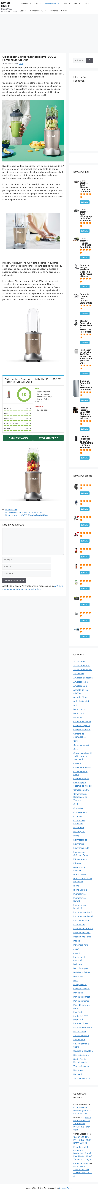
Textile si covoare (81, 1066)
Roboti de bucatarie (82, 1027)
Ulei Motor (78, 1070)
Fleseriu (77, 1147)
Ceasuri (77, 763)
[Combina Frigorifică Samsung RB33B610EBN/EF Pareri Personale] (76, 441)
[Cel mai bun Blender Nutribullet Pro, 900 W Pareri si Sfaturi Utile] (8, 394)
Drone (76, 836)
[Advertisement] (49, 32)
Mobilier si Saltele (81, 972)
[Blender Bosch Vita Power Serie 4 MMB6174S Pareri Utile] (75, 325)
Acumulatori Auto (81, 665)
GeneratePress (65, 1188)
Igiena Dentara (80, 890)
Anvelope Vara (80, 686)
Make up (77, 964)
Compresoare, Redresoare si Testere (80, 797)
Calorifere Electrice (82, 721)
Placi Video (78, 1012)
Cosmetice (24, 4)
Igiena (76, 886)
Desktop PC (79, 831)
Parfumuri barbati (81, 997)
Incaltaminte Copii (81, 932)
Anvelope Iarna (80, 682)
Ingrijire (76, 941)
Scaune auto (79, 1039)
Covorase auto (80, 812)
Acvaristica (78, 673)
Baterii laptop (79, 709)
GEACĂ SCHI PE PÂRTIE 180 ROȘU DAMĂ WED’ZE (82, 1140)
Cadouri (63, 11)
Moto (75, 980)
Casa (36, 4)
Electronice (53, 11)
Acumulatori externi (82, 669)
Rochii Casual (79, 1031)
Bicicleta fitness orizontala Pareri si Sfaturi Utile (23, 512)
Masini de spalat (81, 968)
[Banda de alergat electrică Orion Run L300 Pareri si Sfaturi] (76, 268)
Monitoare (78, 976)
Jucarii (76, 953)
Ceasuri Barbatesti (82, 767)
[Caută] (89, 60)
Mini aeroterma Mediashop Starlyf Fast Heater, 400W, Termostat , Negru (82, 1153)
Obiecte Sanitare (81, 988)
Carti (75, 741)
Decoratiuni (78, 827)
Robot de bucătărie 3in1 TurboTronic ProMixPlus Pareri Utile (82, 1123)
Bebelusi (77, 717)
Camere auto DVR (81, 729)
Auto (75, 4)
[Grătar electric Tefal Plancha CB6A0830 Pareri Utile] (76, 182)
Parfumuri (78, 993)
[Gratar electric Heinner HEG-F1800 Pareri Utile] (76, 240)
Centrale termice (81, 778)
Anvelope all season (83, 678)
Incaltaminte (79, 924)
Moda (65, 4)
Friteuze (77, 863)
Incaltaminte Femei (82, 937)
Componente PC (36, 11)
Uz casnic (78, 1074)
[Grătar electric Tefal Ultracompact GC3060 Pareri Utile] (76, 212)
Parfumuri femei (81, 1001)
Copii (22, 11)
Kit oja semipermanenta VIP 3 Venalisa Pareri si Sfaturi (26, 515)
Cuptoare (77, 816)
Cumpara (84, 202)
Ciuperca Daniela (81, 1163)
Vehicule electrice (81, 1078)
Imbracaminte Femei (83, 916)
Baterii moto (79, 713)
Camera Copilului (81, 725)
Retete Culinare (80, 1023)
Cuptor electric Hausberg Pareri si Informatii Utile (82, 1110)
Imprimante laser (81, 920)
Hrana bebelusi (80, 874)
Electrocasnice (50, 4)
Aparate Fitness (81, 697)
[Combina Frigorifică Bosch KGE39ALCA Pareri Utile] (76, 396)
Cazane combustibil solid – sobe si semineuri (82, 756)
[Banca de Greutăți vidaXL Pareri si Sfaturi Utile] (76, 298)
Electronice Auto (81, 848)
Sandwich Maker (81, 1035)
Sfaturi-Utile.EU (6, 4)
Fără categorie (80, 859)
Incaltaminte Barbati (83, 928)
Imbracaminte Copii (82, 912)
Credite (86, 4)
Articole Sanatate (81, 701)
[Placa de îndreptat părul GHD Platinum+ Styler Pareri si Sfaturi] (75, 412)
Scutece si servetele (83, 1051)
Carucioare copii (81, 745)
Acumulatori (79, 661)
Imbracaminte (80, 894)
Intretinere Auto (80, 945)
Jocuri (76, 949)
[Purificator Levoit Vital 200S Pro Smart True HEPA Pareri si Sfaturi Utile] (76, 354)
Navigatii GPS (80, 984)
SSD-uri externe (81, 1055)
